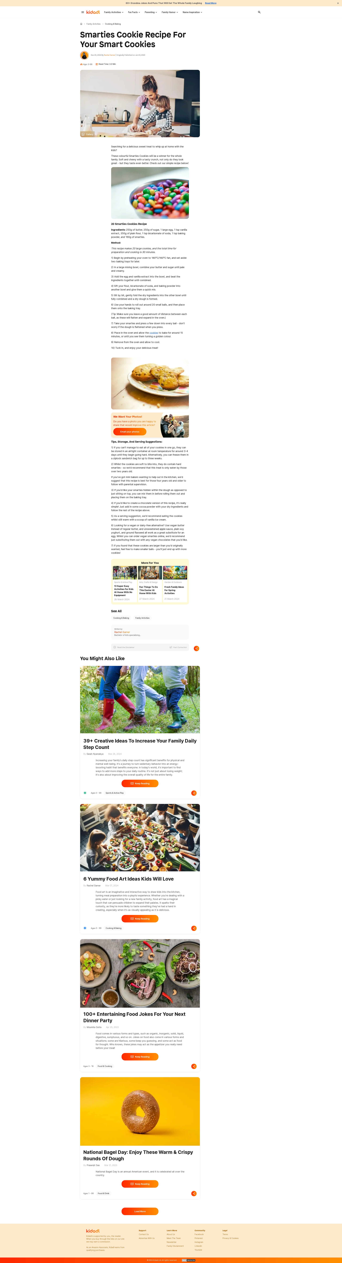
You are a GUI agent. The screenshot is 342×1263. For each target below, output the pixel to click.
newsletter (171, 1242)
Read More (210, 3)
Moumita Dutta (94, 1027)
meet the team (174, 1238)
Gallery (89, 134)
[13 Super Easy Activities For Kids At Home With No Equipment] (125, 572)
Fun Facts (133, 12)
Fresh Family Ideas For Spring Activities (174, 590)
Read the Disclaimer (125, 647)
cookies (153, 332)
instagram (199, 1242)
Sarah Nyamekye (95, 754)
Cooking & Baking (121, 618)
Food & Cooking (105, 1066)
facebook (199, 1234)
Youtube (198, 1250)
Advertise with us (147, 1238)
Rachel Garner (109, 55)
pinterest (199, 1238)
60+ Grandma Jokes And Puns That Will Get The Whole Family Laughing (164, 3)
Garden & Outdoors (173, 582)
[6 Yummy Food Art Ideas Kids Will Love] (140, 837)
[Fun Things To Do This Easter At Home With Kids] (150, 572)
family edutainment (175, 1246)
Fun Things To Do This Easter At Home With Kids (148, 590)
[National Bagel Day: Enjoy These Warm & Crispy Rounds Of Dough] (140, 1111)
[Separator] (196, 648)
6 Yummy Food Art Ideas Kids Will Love (128, 879)
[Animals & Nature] (85, 792)
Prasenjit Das (93, 1165)
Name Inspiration (191, 12)
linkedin (198, 1246)
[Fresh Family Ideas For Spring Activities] (175, 572)
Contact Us (144, 1234)
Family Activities (112, 12)
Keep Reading (142, 783)
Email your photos (129, 431)
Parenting (150, 12)
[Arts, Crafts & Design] (85, 928)
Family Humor (169, 12)
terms (225, 1234)
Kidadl (81, 24)
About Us (171, 1234)
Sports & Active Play (123, 582)
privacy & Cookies (231, 1238)
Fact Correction (180, 647)
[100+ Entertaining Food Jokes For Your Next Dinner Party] (140, 973)
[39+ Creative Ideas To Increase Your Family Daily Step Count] (140, 699)
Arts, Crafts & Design (148, 582)
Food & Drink (103, 1193)
